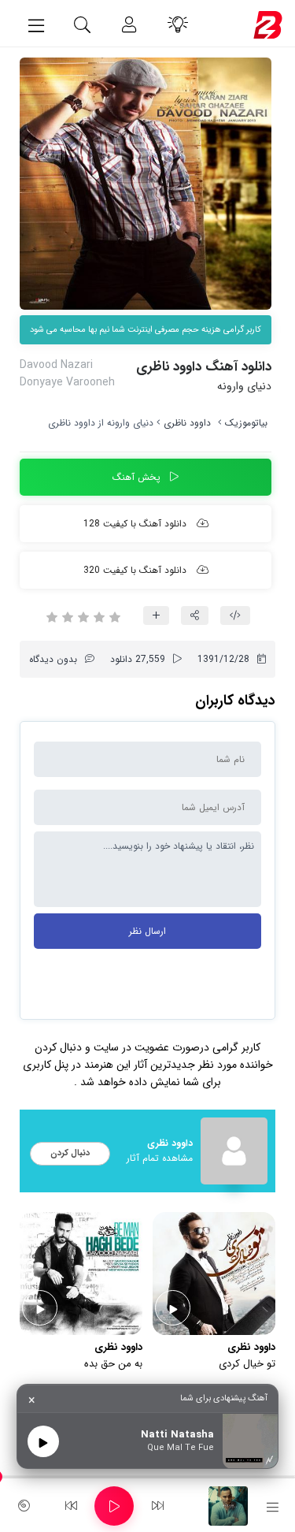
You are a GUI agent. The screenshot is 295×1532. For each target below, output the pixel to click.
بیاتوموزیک (246, 422)
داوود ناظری (187, 422)
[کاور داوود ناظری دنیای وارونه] (145, 184)
